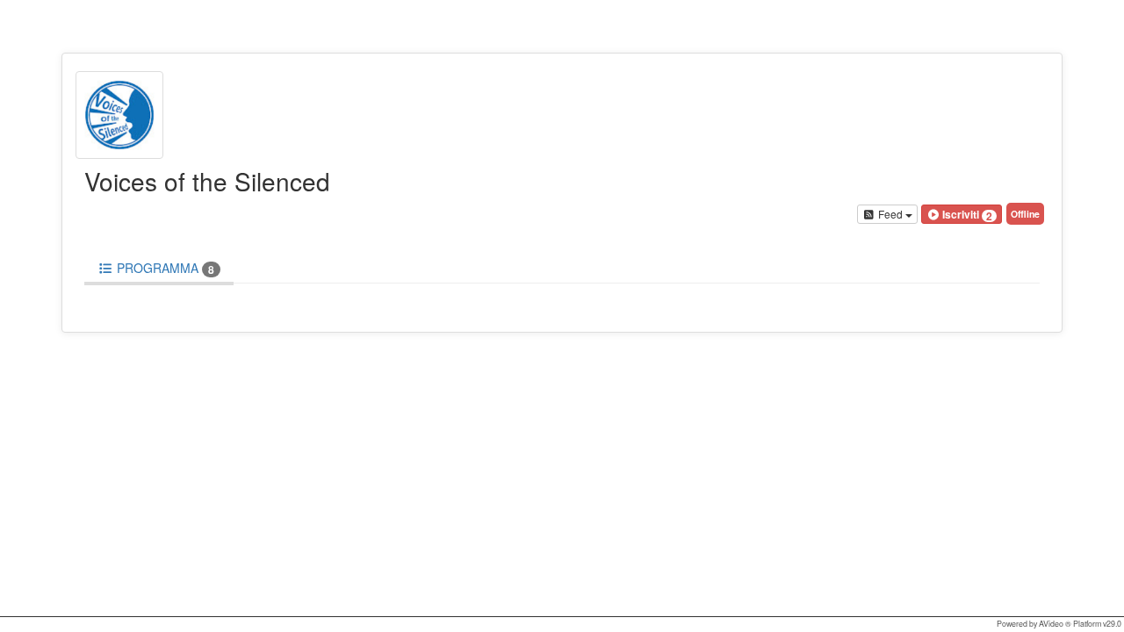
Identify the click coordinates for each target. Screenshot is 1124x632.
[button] (961, 214)
